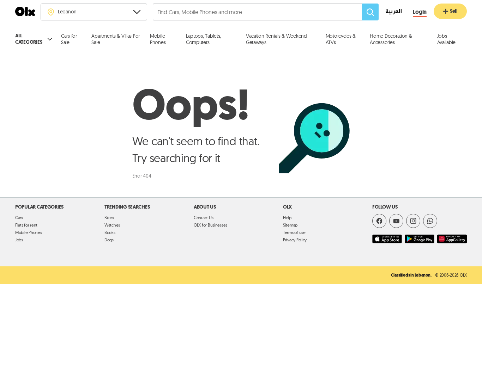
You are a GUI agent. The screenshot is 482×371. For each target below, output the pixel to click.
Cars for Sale (69, 39)
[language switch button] (390, 12)
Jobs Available (446, 39)
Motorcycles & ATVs (341, 39)
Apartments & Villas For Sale (115, 39)
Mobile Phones (157, 39)
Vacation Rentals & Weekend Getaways (276, 39)
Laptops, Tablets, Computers (203, 39)
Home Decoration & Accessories (391, 39)
